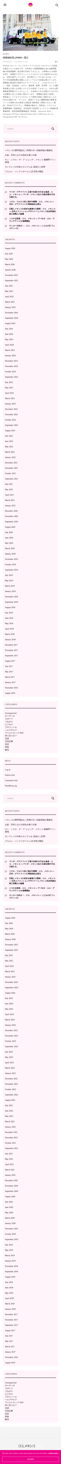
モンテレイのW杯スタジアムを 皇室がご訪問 (25, 167)
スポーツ (9, 719)
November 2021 (11, 468)
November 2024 (11, 313)
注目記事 (9, 741)
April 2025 (9, 297)
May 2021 (9, 489)
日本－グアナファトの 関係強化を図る (25, 204)
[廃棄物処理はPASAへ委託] (30, 32)
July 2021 (9, 484)
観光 (7, 750)
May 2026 (9, 259)
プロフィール (11, 727)
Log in (7, 770)
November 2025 (11, 275)
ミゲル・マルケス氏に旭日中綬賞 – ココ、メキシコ (30, 202)
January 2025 (10, 307)
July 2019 (9, 575)
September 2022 (11, 425)
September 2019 (11, 570)
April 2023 (9, 393)
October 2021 (10, 473)
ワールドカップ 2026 (14, 733)
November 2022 (11, 414)
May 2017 (9, 672)
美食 (7, 747)
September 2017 (11, 656)
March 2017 (10, 677)
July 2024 (9, 329)
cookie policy (53, 1453)
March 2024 (10, 350)
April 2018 (9, 629)
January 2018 (10, 640)
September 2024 (11, 318)
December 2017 (11, 645)
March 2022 (10, 452)
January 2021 (10, 506)
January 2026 (10, 270)
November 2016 (11, 688)
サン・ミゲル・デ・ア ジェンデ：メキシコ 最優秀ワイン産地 (30, 161)
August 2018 (10, 607)
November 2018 (11, 597)
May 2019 (9, 581)
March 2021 (10, 500)
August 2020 (10, 527)
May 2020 (9, 543)
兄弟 (7, 739)
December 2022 (11, 409)
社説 (7, 744)
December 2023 (11, 361)
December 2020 (11, 511)
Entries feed (10, 775)
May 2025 (9, 291)
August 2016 (10, 693)
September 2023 (11, 377)
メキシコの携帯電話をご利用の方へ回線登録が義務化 (29, 150)
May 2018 (9, 623)
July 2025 (9, 286)
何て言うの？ (11, 736)
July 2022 (9, 436)
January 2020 (10, 554)
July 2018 (9, 613)
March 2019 (10, 586)
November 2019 (11, 559)
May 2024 (9, 339)
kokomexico (7, 61)
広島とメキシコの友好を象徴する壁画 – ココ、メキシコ (32, 209)
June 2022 (9, 441)
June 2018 (9, 618)
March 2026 (10, 264)
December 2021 (11, 463)
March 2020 (10, 548)
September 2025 (11, 280)
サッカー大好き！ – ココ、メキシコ (24, 226)
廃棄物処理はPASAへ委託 (15, 57)
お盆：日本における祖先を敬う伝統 (21, 155)
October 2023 (10, 372)
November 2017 (11, 650)
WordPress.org (11, 786)
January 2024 (10, 356)
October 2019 (10, 564)
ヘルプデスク (11, 730)
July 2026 (9, 254)
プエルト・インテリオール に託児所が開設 (24, 171)
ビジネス (6, 54)
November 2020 (11, 516)
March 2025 (10, 302)
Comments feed (11, 780)
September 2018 (11, 602)
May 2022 (9, 447)
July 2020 (9, 532)
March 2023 (10, 398)
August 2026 (10, 248)
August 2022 (10, 431)
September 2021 (11, 479)
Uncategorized (10, 713)
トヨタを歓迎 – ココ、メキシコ (22, 218)
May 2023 (9, 388)
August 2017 (10, 661)
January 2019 (10, 591)
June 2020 (9, 538)
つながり (9, 722)
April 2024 (9, 345)
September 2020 (11, 522)
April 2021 (9, 495)
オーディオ (10, 716)
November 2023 (11, 366)
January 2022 (10, 457)
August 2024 (10, 323)
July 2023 (9, 382)
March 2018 (10, 634)
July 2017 (9, 666)
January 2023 (10, 404)
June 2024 (9, 334)
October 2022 (10, 420)
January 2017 (10, 682)
